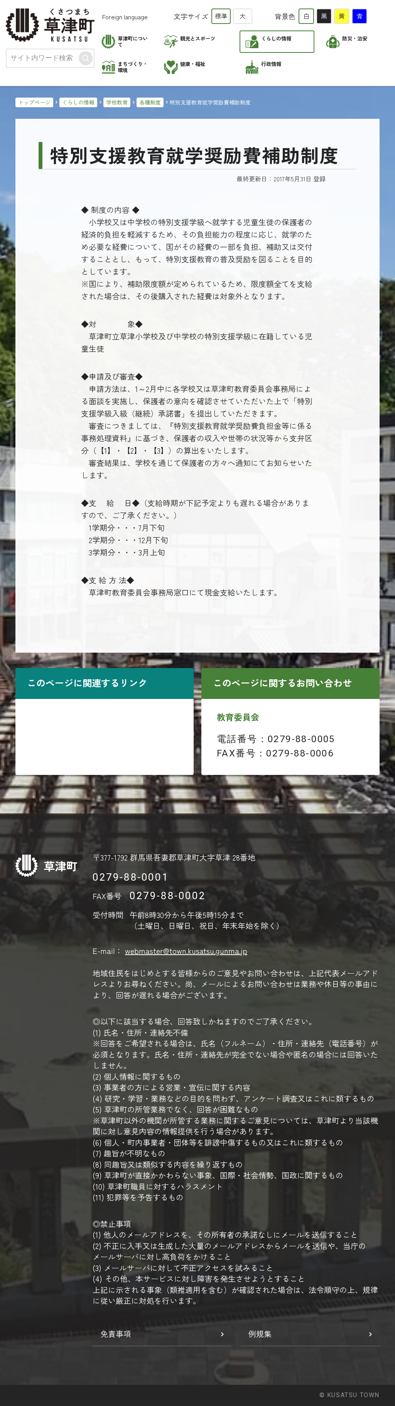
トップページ (34, 102)
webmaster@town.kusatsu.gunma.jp (186, 950)
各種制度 (150, 102)
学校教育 (117, 102)
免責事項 (115, 1333)
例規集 (260, 1333)
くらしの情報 (78, 102)
